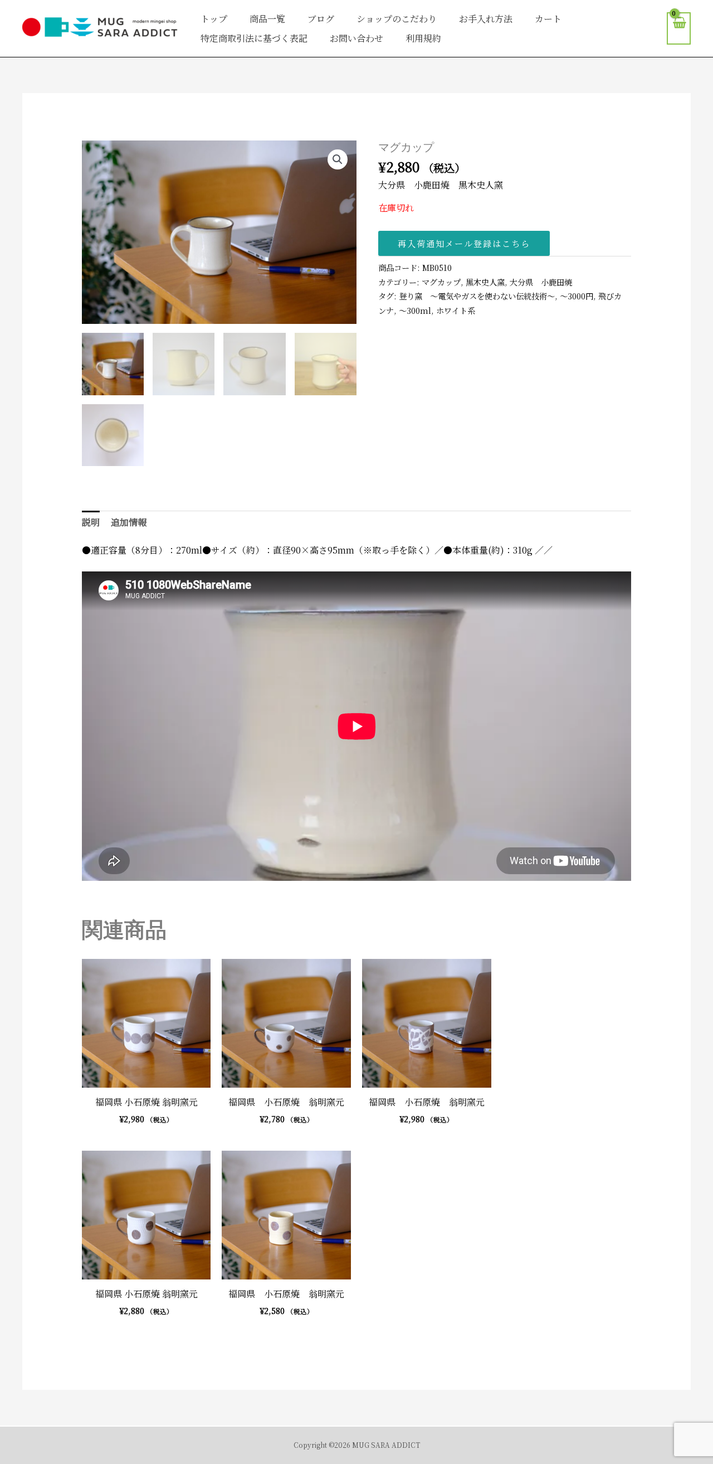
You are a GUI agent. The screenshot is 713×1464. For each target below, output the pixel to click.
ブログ (320, 18)
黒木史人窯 (485, 282)
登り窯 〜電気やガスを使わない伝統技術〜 (477, 296)
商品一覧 (267, 18)
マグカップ (441, 282)
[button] (338, 159)
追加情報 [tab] (128, 522)
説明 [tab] (91, 522)
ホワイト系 (455, 310)
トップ (214, 18)
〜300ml (415, 310)
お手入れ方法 (485, 18)
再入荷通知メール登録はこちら (464, 243)
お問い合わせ (356, 38)
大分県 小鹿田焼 (541, 282)
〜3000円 (576, 296)
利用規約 (423, 38)
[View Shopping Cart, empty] (679, 28)
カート (548, 18)
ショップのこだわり (396, 18)
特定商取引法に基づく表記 (254, 38)
